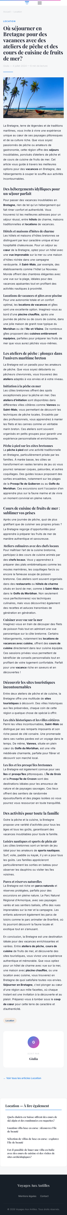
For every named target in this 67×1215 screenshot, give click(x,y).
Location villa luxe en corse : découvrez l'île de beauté (32, 1129)
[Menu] (39, 3)
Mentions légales (27, 1196)
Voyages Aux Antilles (34, 1185)
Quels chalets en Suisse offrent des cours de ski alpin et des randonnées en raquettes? (32, 1118)
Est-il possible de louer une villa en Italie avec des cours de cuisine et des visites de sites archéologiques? (31, 1153)
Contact (44, 1196)
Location (17, 11)
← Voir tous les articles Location (22, 1078)
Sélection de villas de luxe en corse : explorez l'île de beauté (33, 1140)
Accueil (7, 11)
